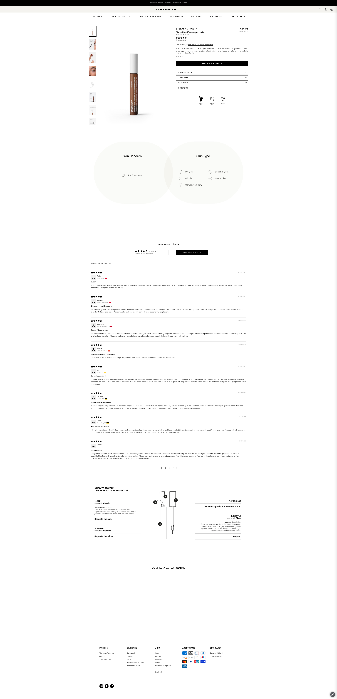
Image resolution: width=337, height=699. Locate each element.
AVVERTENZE (183, 83)
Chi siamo (158, 653)
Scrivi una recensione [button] (191, 252)
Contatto (158, 656)
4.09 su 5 (152, 251)
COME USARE (183, 77)
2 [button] (165, 468)
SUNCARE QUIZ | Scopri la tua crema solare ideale (168, 3)
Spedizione (158, 659)
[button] (181, 38)
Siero (129, 659)
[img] (96, 273)
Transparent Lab (105, 659)
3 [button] (169, 468)
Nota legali (158, 672)
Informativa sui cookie (162, 669)
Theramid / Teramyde (106, 653)
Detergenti (131, 653)
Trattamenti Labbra (133, 666)
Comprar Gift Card (216, 653)
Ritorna (157, 662)
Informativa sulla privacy (163, 666)
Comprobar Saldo (216, 656)
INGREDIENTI (183, 88)
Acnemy (102, 656)
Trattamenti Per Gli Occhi (135, 662)
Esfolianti (130, 656)
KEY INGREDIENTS (185, 72)
